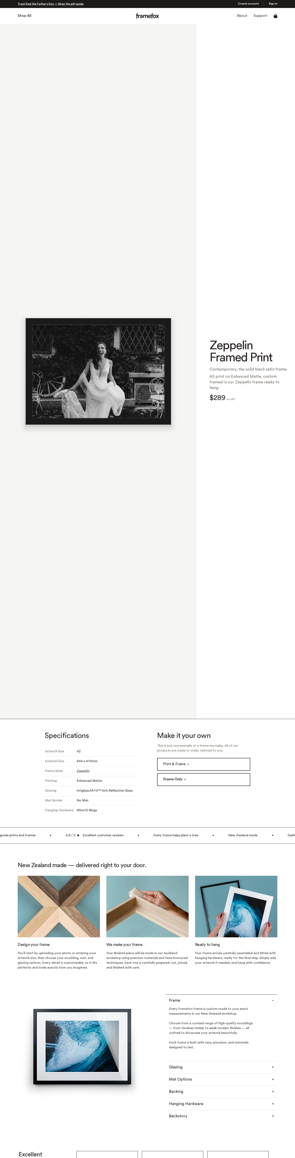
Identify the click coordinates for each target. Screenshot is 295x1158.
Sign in (273, 3)
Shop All (24, 16)
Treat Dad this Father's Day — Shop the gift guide (50, 4)
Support (260, 16)
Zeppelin (83, 771)
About (242, 16)
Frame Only (172, 779)
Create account (248, 3)
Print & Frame (174, 764)
